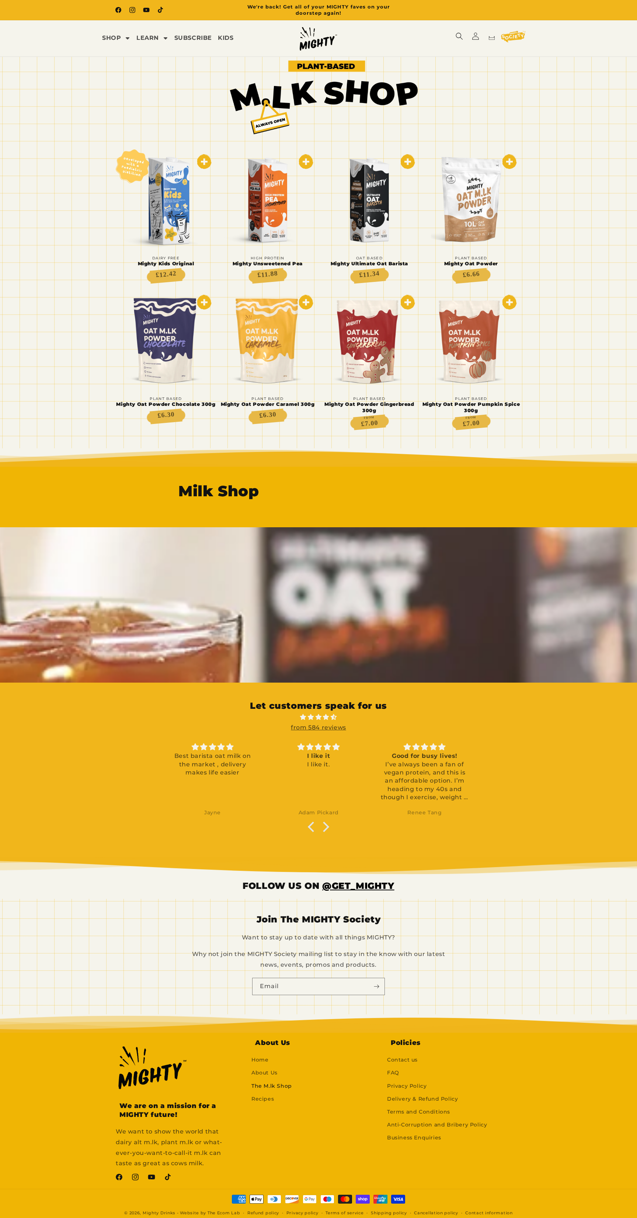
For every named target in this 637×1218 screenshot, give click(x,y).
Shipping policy (389, 1212)
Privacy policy (302, 1212)
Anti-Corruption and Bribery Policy (437, 1124)
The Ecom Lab (224, 1212)
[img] (318, 717)
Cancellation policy (436, 1212)
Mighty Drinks (159, 1212)
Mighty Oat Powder (471, 263)
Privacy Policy (407, 1086)
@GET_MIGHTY (358, 885)
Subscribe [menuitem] (193, 37)
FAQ (393, 1072)
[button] (459, 36)
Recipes (262, 1098)
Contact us (402, 1059)
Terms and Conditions (418, 1111)
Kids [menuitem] (225, 37)
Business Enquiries (414, 1137)
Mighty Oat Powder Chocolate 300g (165, 404)
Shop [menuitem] (111, 37)
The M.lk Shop (271, 1086)
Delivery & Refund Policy (422, 1098)
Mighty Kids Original (166, 263)
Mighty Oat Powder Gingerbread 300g (369, 407)
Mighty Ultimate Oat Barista (369, 263)
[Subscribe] (376, 986)
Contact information (488, 1212)
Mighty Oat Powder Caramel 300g (268, 404)
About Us (264, 1072)
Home (259, 1059)
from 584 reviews (318, 727)
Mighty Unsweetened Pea (268, 263)
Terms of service (344, 1212)
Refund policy (263, 1212)
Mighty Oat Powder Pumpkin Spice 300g (471, 407)
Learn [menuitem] (147, 37)
